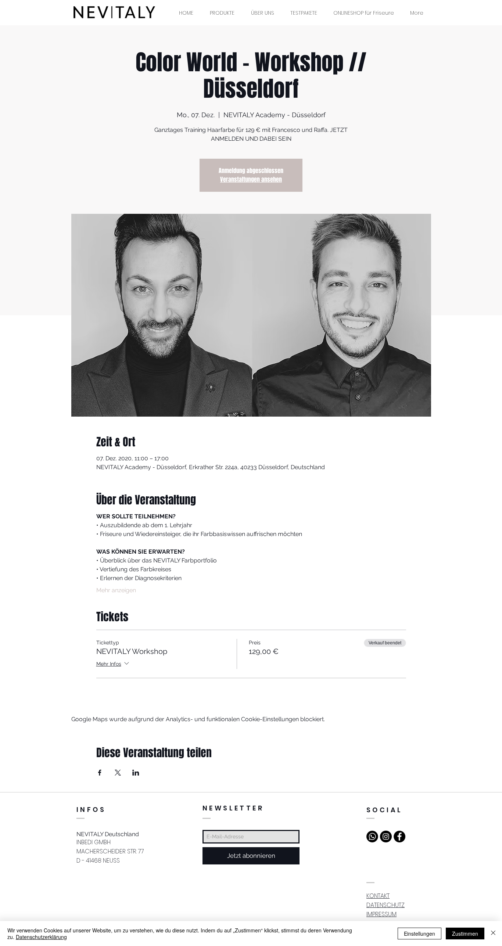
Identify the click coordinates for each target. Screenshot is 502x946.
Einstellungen (419, 933)
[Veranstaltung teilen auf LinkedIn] (135, 773)
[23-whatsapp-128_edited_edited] (372, 836)
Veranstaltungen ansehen (251, 179)
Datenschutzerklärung (41, 936)
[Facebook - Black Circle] (399, 836)
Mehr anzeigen (116, 590)
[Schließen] (493, 933)
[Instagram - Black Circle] (386, 836)
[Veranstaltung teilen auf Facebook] (99, 773)
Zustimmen (465, 933)
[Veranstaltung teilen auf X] (117, 773)
